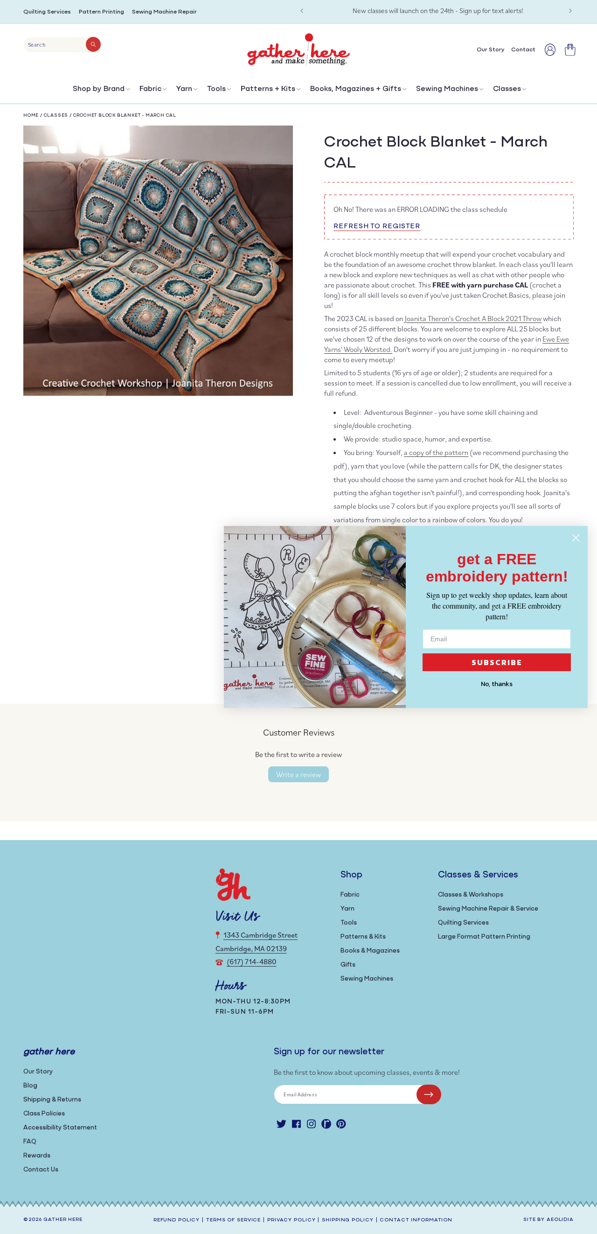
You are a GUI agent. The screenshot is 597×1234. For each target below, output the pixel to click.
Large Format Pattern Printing (484, 936)
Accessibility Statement (60, 1127)
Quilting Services (47, 12)
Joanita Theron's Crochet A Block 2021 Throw (473, 318)
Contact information (416, 1220)
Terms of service (233, 1220)
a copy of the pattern (436, 452)
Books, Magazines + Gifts (355, 89)
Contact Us (40, 1169)
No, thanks (497, 684)
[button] (100, 91)
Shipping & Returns (52, 1099)
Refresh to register (376, 226)
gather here (63, 1219)
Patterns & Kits (363, 936)
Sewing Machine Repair (164, 12)
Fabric (150, 89)
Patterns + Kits (268, 89)
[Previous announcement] (302, 11)
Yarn (184, 89)
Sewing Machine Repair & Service (488, 908)
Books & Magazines (370, 950)
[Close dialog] (576, 538)
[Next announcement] (570, 11)
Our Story (38, 1071)
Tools (216, 89)
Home (31, 115)
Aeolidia (560, 1219)
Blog (30, 1085)
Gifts (347, 964)
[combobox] (62, 44)
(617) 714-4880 (252, 961)
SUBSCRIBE (497, 662)
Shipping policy (347, 1220)
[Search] (93, 44)
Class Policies (44, 1113)
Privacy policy (291, 1220)
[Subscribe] (429, 1094)
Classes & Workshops (470, 894)
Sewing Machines (447, 89)
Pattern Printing (101, 12)
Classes (507, 89)
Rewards (36, 1155)
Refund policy (176, 1220)
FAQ (29, 1141)
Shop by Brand (99, 89)
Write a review (298, 774)
